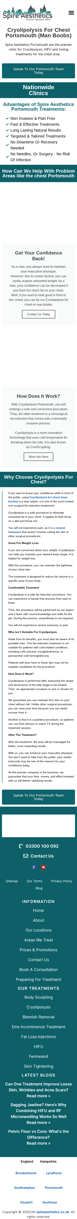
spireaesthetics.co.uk (52, 1212)
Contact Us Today (38, 314)
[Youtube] (43, 867)
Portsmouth (54, 1188)
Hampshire (48, 1161)
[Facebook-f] (33, 867)
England (27, 1161)
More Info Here (38, 456)
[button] (71, 12)
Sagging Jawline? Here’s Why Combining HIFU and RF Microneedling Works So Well (38, 1110)
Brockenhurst (26, 1173)
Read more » (39, 1096)
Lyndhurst (54, 1173)
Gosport (26, 1202)
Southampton (24, 1188)
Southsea (49, 1202)
